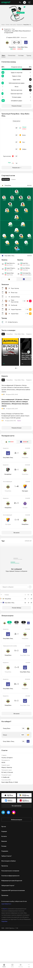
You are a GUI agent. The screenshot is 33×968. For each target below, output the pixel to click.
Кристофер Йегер (6, 782)
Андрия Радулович (11, 268)
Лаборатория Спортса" (7, 885)
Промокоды (4, 895)
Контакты (4, 836)
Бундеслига (19, 24)
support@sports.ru (6, 904)
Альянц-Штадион (7, 757)
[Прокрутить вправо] (28, 352)
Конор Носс (25, 263)
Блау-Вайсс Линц (22, 47)
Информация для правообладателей (11, 880)
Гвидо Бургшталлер (11, 263)
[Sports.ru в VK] (9, 813)
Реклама (3, 846)
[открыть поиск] (20, 2)
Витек (24, 135)
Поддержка (4, 851)
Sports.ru (5, 908)
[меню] (29, 2)
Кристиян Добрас (27, 275)
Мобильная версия (16, 819)
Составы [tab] (21, 55)
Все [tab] (3, 380)
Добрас (24, 129)
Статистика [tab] (11, 55)
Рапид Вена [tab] (9, 380)
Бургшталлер (7, 156)
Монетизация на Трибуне (8, 861)
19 (3, 394)
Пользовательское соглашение (10, 871)
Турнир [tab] (28, 55)
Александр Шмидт (27, 273)
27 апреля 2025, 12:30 (13, 37)
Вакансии (4, 841)
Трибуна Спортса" (6, 856)
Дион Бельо (9, 265)
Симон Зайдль (26, 265)
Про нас (3, 826)
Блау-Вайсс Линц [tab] (19, 380)
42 (4, 408)
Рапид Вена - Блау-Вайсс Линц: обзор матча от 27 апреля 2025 (27, 24)
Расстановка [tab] (5, 179)
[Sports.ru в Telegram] (3, 813)
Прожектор (4, 866)
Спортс (3, 24)
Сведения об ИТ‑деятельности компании (13, 890)
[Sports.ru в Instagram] (14, 813)
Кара (9, 162)
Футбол (7, 24)
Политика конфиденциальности (10, 875)
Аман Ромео (9, 275)
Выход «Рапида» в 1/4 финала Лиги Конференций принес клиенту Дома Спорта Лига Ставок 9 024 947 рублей (15, 416)
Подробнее (4, 921)
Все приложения (16, 806)
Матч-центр (13, 24)
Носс (23, 142)
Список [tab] (13, 179)
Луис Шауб (9, 270)
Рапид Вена (12, 47)
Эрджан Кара (10, 273)
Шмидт (24, 127)
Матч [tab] (3, 55)
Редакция (4, 831)
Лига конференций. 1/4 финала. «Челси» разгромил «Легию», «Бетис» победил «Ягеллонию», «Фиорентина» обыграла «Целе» (15, 403)
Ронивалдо (25, 270)
